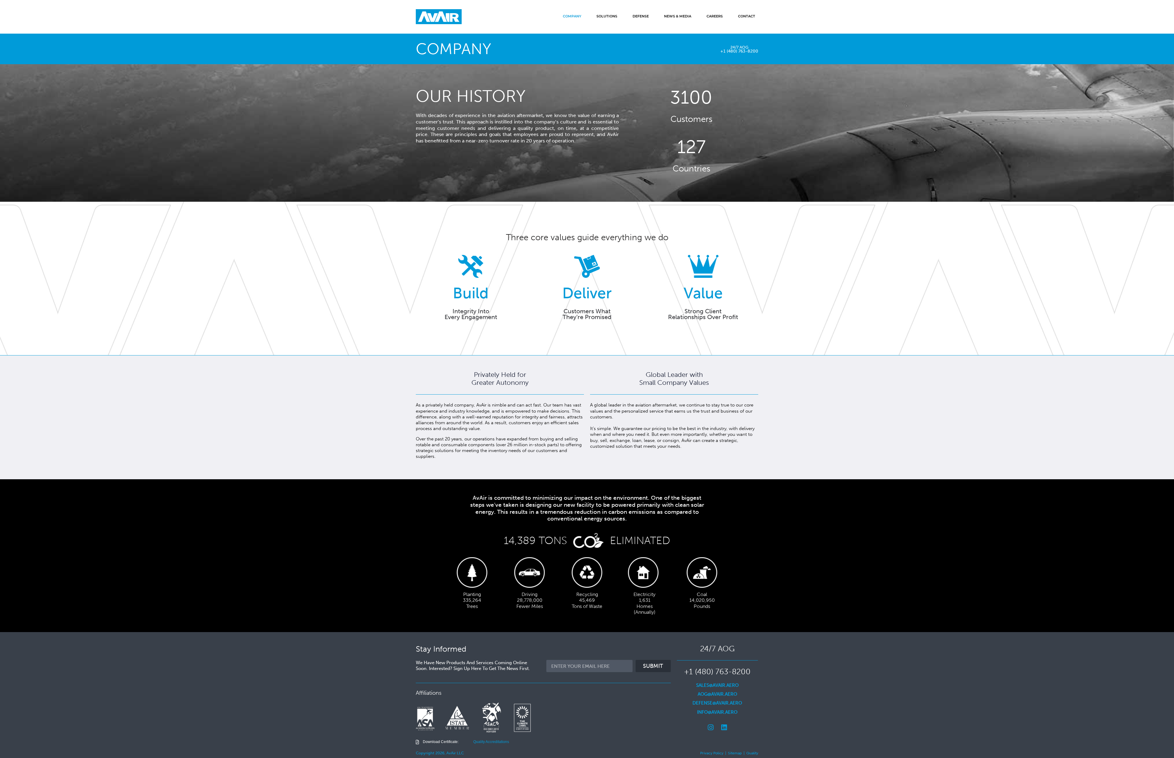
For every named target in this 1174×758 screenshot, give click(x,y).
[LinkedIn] (724, 727)
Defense (641, 16)
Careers (715, 16)
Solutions (606, 16)
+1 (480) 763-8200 (739, 51)
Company (572, 16)
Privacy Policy (711, 753)
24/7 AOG (739, 47)
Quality (752, 753)
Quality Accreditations (491, 742)
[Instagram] (710, 727)
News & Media (677, 16)
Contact (746, 16)
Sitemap (735, 753)
